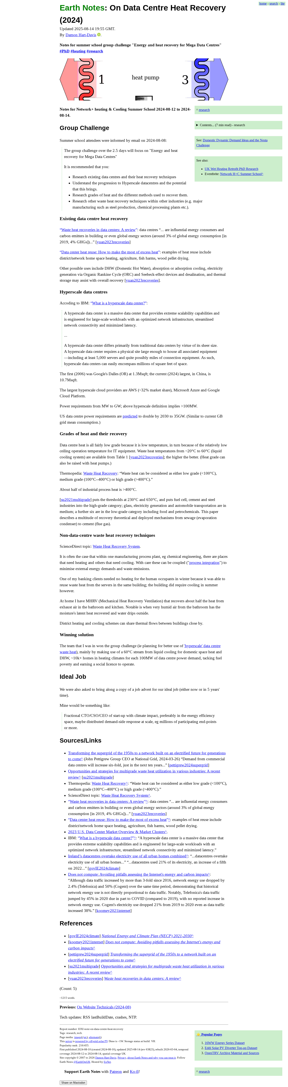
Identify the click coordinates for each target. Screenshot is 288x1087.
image (77, 1037)
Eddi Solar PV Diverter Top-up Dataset (231, 1048)
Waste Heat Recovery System (116, 546)
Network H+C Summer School (241, 174)
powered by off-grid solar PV (91, 1041)
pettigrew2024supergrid (188, 765)
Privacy (122, 1057)
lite (283, 3)
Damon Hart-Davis (81, 35)
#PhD (65, 51)
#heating (78, 51)
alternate (94, 1037)
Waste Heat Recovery (100, 473)
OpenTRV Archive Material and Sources (232, 1053)
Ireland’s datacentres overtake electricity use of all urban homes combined (127, 856)
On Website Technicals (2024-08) (104, 1007)
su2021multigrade (75, 499)
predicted (130, 416)
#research (95, 51)
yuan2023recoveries (113, 242)
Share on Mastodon (73, 1082)
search (273, 3)
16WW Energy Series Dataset (225, 1043)
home (263, 3)
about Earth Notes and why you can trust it (151, 1057)
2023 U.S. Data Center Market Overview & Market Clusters (116, 832)
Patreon (116, 1071)
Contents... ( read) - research (222, 125)
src (85, 1037)
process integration (204, 562)
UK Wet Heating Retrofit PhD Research (231, 169)
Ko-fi (134, 1071)
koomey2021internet (113, 910)
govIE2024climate (104, 868)
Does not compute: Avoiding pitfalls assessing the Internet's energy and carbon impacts (138, 874)
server (68, 1041)
